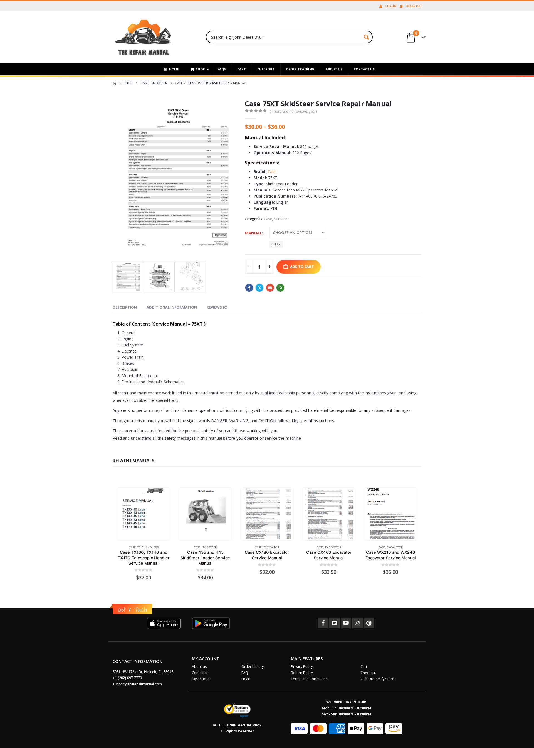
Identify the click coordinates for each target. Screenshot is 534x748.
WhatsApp (280, 287)
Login (245, 678)
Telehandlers (148, 547)
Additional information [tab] (172, 307)
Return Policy (302, 672)
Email (270, 287)
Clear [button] (276, 244)
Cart (363, 666)
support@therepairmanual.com (137, 684)
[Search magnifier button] (366, 37)
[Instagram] (357, 623)
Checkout (368, 672)
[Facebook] (323, 623)
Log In (390, 6)
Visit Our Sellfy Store (377, 678)
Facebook (249, 287)
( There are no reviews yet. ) (293, 111)
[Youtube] (346, 623)
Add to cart (302, 266)
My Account (201, 678)
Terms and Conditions (309, 678)
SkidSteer (281, 218)
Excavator (271, 547)
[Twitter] (334, 623)
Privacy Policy (302, 666)
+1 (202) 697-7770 (127, 678)
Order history (252, 666)
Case (272, 171)
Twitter (259, 287)
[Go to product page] (143, 513)
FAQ (244, 672)
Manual (253, 232)
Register (413, 6)
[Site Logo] (144, 37)
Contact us (200, 672)
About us (199, 666)
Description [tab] (125, 307)
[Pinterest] (369, 623)
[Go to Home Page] (114, 83)
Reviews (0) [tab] (217, 307)
